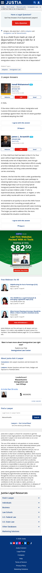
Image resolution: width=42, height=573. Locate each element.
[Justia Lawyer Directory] (31, 543)
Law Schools (7, 512)
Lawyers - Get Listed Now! (21, 423)
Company (21, 555)
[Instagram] (19, 543)
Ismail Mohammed (20, 84)
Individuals (6, 503)
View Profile (15, 91)
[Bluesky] (25, 543)
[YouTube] (14, 543)
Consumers (5, 362)
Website (7, 97)
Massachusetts (21, 7)
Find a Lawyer (7, 408)
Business (6, 507)
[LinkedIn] (11, 543)
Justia (3, 7)
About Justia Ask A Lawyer (12, 358)
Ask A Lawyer (10, 7)
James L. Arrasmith (20, 136)
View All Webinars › (21, 322)
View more (36, 401)
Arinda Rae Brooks (9, 389)
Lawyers (4, 367)
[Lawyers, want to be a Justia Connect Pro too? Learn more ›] (31, 84)
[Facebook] (17, 543)
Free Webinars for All (10, 280)
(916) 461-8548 (16, 139)
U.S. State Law (8, 522)
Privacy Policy (21, 566)
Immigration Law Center (21, 350)
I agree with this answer (21, 123)
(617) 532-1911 (16, 89)
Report (22, 128)
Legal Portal (21, 551)
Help (21, 558)
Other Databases (9, 526)
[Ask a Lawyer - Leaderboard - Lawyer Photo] (4, 394)
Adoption (29, 31)
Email (34, 97)
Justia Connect (21, 548)
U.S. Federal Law (9, 517)
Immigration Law (33, 7)
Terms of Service (21, 562)
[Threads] (22, 543)
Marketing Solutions (10, 531)
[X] (28, 543)
